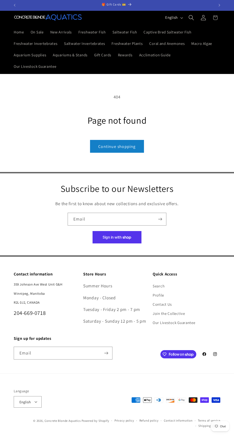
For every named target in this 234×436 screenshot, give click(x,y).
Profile (158, 295)
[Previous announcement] (15, 5)
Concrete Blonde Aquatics (63, 421)
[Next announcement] (219, 5)
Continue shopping (117, 146)
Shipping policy (209, 426)
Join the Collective (169, 313)
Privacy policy (124, 420)
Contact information (178, 420)
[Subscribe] (160, 219)
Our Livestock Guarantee (174, 322)
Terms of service (209, 420)
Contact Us (162, 304)
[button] (191, 18)
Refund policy (149, 420)
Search (159, 286)
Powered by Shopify (95, 421)
